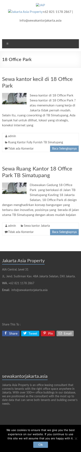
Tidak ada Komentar (21, 148)
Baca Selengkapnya (64, 148)
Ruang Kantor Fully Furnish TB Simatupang (35, 142)
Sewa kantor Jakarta (37, 225)
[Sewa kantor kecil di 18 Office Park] (14, 95)
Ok (40, 444)
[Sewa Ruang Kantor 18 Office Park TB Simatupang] (14, 184)
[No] (76, 438)
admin (12, 136)
